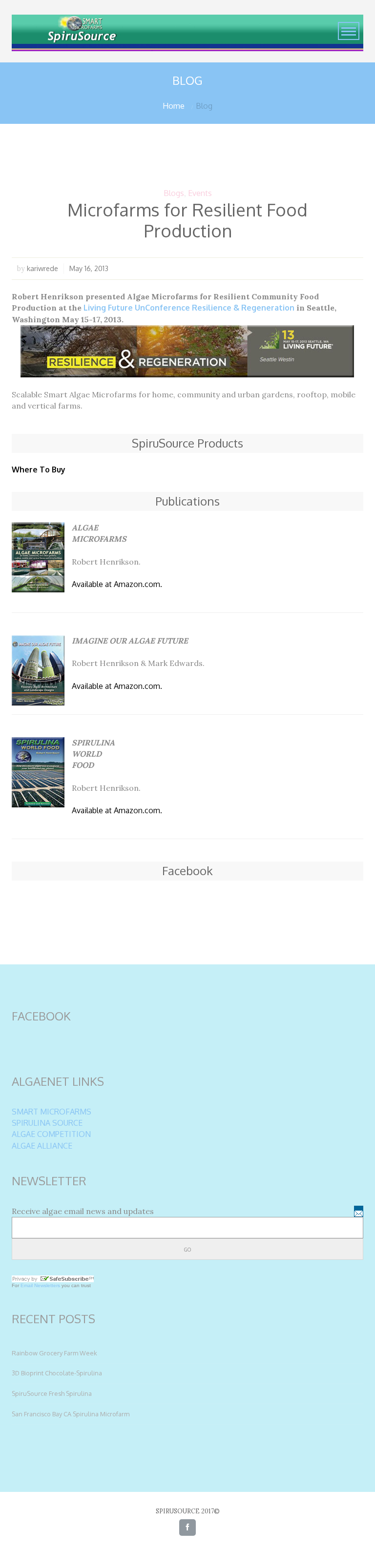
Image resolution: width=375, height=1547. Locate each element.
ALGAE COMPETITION (51, 1134)
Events (200, 193)
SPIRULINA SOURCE (47, 1123)
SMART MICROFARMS (51, 1111)
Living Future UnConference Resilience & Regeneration (188, 308)
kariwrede (42, 268)
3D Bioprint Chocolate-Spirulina (57, 1373)
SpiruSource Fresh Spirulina (52, 1393)
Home (174, 106)
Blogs (174, 193)
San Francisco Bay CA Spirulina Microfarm (70, 1414)
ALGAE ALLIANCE (42, 1146)
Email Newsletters (40, 1285)
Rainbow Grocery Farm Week (54, 1353)
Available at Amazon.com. (117, 584)
